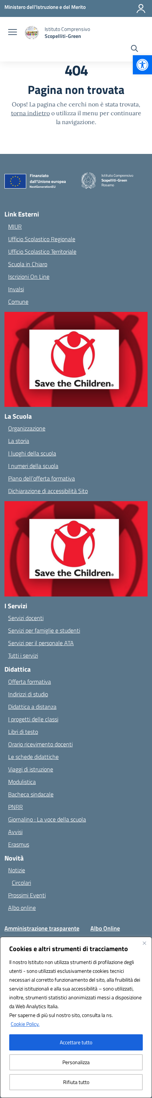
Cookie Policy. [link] (25, 1024)
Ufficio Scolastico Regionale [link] (41, 239)
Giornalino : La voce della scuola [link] (47, 819)
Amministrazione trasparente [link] (41, 928)
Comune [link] (18, 301)
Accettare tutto (76, 1042)
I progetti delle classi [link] (33, 719)
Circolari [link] (21, 882)
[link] (142, 64)
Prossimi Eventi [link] (27, 895)
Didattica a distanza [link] (32, 706)
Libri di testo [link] (23, 731)
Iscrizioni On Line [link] (28, 276)
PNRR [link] (15, 806)
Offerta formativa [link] (29, 681)
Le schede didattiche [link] (33, 756)
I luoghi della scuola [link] (32, 453)
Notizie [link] (16, 870)
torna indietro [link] (30, 113)
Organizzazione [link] (26, 428)
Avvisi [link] (15, 831)
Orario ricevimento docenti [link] (40, 744)
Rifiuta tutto (76, 1082)
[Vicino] (144, 943)
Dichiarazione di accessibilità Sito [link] (48, 490)
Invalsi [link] (16, 289)
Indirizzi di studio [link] (28, 694)
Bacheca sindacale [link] (30, 794)
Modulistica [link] (22, 781)
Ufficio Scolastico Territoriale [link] (42, 251)
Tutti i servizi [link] (23, 655)
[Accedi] (141, 8)
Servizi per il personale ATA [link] (41, 642)
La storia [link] (18, 440)
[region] (76, 1017)
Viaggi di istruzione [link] (30, 769)
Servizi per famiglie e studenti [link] (44, 630)
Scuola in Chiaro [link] (27, 264)
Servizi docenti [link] (26, 617)
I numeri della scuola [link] (33, 465)
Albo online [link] (22, 907)
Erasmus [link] (18, 844)
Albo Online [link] (105, 928)
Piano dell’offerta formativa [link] (41, 478)
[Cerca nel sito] (134, 49)
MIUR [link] (15, 226)
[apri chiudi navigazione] (12, 32)
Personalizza (76, 1062)
